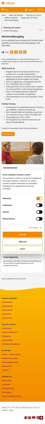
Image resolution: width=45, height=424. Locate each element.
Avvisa (22, 249)
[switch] (39, 205)
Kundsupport (7, 392)
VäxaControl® (7, 310)
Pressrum (5, 370)
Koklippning (6, 336)
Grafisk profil (6, 366)
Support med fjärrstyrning (11, 396)
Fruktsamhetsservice (10, 332)
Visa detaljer (33, 227)
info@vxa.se (27, 407)
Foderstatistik (7, 302)
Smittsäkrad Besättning (11, 344)
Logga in (30, 10)
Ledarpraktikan (7, 340)
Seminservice (7, 318)
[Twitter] (16, 52)
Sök (41, 10)
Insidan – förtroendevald (11, 354)
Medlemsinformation (10, 358)
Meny (6, 10)
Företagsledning (8, 388)
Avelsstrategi (7, 328)
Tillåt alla (22, 234)
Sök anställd (6, 380)
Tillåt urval (23, 242)
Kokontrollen (6, 314)
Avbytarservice (7, 306)
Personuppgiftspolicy (10, 362)
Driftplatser (6, 384)
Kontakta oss (8, 134)
